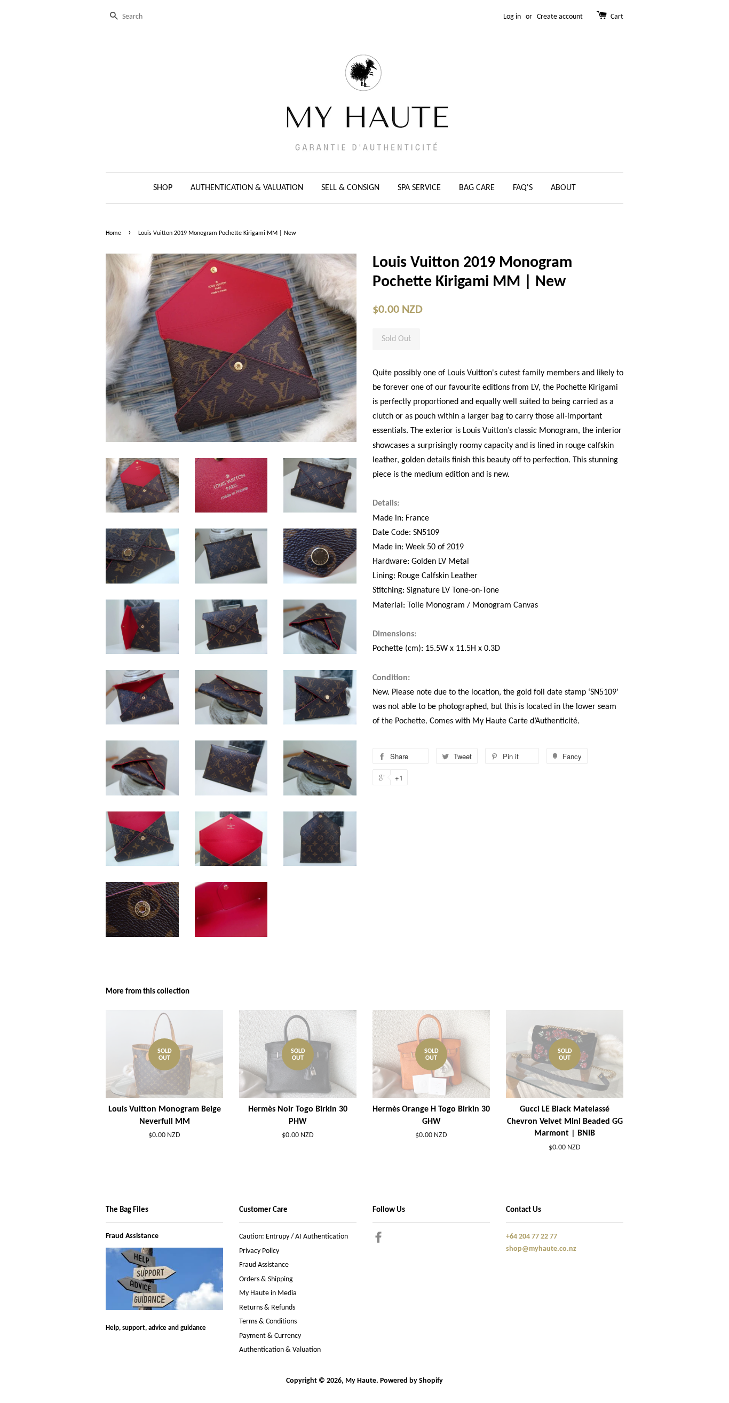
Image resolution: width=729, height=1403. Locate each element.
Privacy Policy (259, 1251)
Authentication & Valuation (280, 1349)
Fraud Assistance (132, 1236)
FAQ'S (523, 188)
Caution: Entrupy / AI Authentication (293, 1236)
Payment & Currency (270, 1336)
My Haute (360, 1380)
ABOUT (563, 188)
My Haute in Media (268, 1293)
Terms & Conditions (268, 1321)
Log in (512, 17)
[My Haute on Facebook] (378, 1239)
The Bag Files (127, 1210)
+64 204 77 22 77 (531, 1236)
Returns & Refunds (267, 1307)
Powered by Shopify (411, 1380)
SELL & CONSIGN (350, 188)
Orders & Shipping (266, 1279)
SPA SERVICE (419, 188)
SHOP (162, 188)
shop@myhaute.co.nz (541, 1249)
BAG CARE (477, 188)
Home (113, 233)
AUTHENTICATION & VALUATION (247, 188)
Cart (617, 17)
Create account (560, 17)
